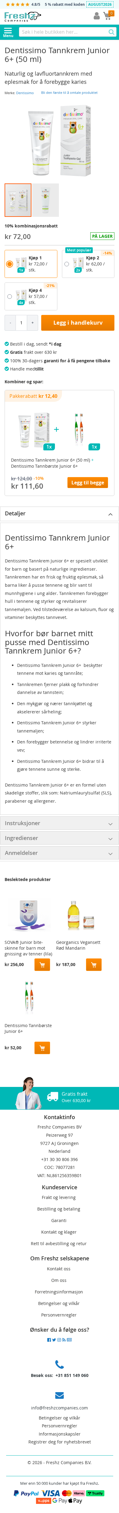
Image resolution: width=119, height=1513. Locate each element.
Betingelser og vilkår (59, 1303)
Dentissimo (25, 93)
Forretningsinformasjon (59, 1292)
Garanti (59, 1220)
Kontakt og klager (59, 1232)
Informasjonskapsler (60, 1434)
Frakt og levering (59, 1197)
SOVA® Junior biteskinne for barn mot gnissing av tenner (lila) (28, 946)
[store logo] (37, 17)
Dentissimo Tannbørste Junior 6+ (28, 1028)
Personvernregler (59, 1315)
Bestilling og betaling (58, 1209)
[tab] (59, 514)
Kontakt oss (58, 1269)
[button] (45, 200)
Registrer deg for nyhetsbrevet (59, 1442)
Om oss (59, 1280)
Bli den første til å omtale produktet (69, 92)
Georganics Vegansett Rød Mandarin (78, 945)
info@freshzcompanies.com (59, 1408)
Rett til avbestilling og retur (59, 1243)
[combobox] (68, 32)
